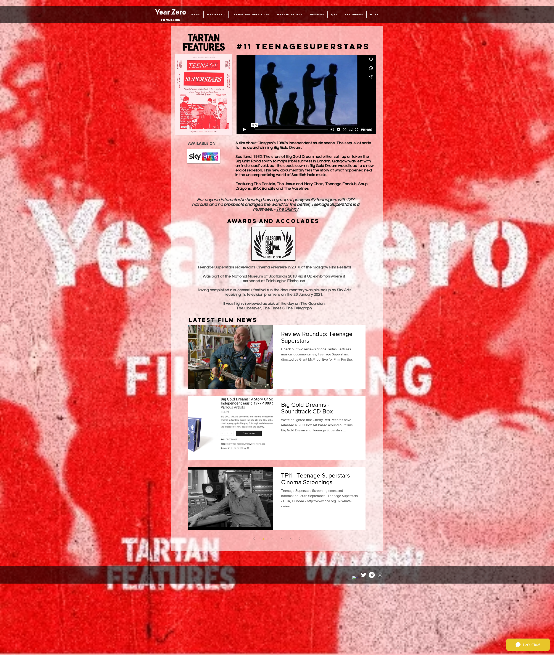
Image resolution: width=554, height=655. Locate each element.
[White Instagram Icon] (380, 575)
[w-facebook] (355, 579)
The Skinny (287, 209)
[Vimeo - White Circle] (372, 575)
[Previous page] (254, 538)
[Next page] (300, 538)
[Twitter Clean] (364, 575)
